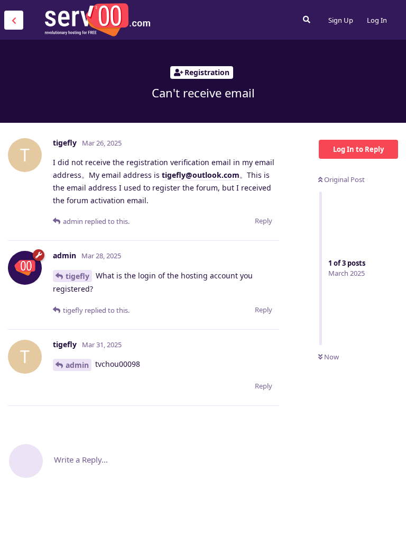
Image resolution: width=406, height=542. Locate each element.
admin (77, 365)
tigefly (77, 276)
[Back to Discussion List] (13, 20)
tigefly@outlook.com (200, 175)
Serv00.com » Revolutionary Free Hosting (97, 19)
